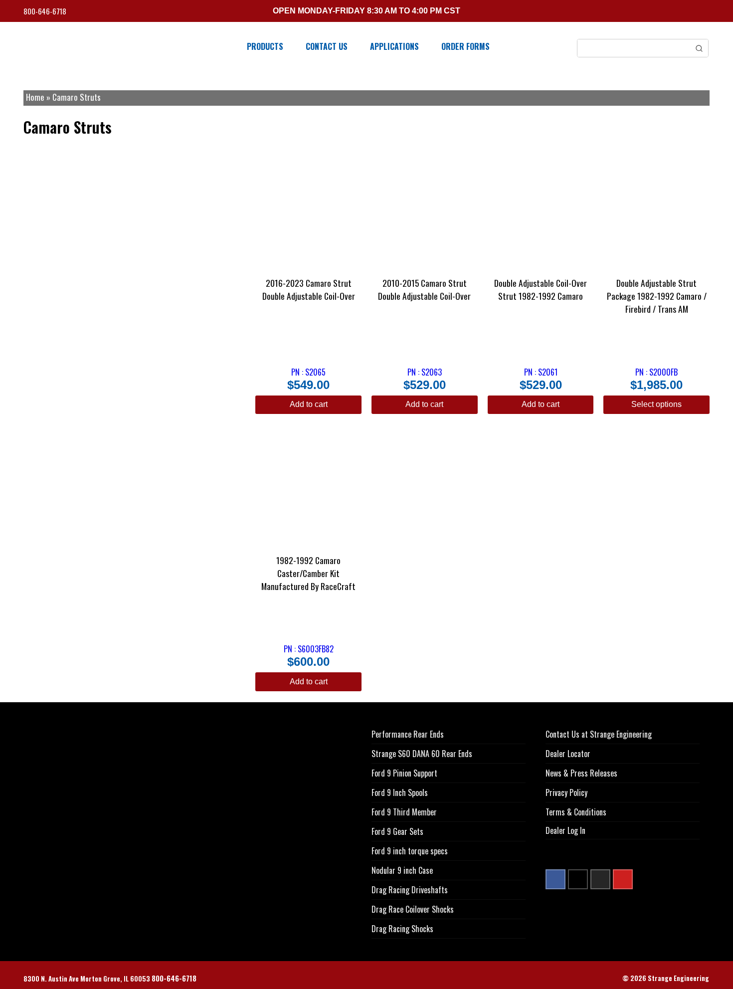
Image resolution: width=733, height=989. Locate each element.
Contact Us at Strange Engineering (599, 734)
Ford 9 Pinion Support (404, 773)
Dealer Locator (568, 754)
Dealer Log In (565, 830)
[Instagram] (600, 879)
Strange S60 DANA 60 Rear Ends (421, 754)
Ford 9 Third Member (404, 812)
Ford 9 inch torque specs (409, 851)
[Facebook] (555, 879)
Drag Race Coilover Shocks (412, 909)
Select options (656, 404)
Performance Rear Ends (407, 734)
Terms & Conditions (576, 812)
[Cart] (706, 12)
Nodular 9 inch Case (402, 870)
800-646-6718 (45, 11)
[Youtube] (623, 879)
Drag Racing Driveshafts (409, 890)
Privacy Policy (566, 792)
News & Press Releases (581, 773)
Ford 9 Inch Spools (399, 792)
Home (35, 97)
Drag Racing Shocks (402, 929)
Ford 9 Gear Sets (397, 831)
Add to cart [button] (309, 404)
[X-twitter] (578, 879)
